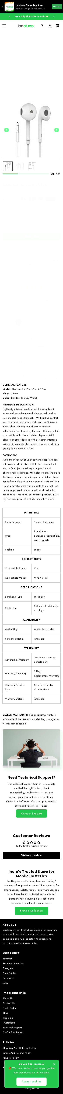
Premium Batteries (13, 963)
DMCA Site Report (13, 1032)
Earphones (9, 978)
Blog (5, 1013)
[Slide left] (9, 16)
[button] (4, 26)
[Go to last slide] (6, 130)
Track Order (9, 1008)
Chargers (8, 968)
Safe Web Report (12, 1027)
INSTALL (57, 6)
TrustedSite (9, 1022)
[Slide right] (54, 16)
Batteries (7, 958)
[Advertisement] (31, 65)
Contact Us (9, 1003)
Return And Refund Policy (17, 1053)
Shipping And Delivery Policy (19, 1048)
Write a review (31, 855)
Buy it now (31, 236)
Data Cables (9, 973)
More (5, 983)
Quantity (7, 207)
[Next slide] (56, 130)
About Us (8, 998)
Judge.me (8, 1018)
